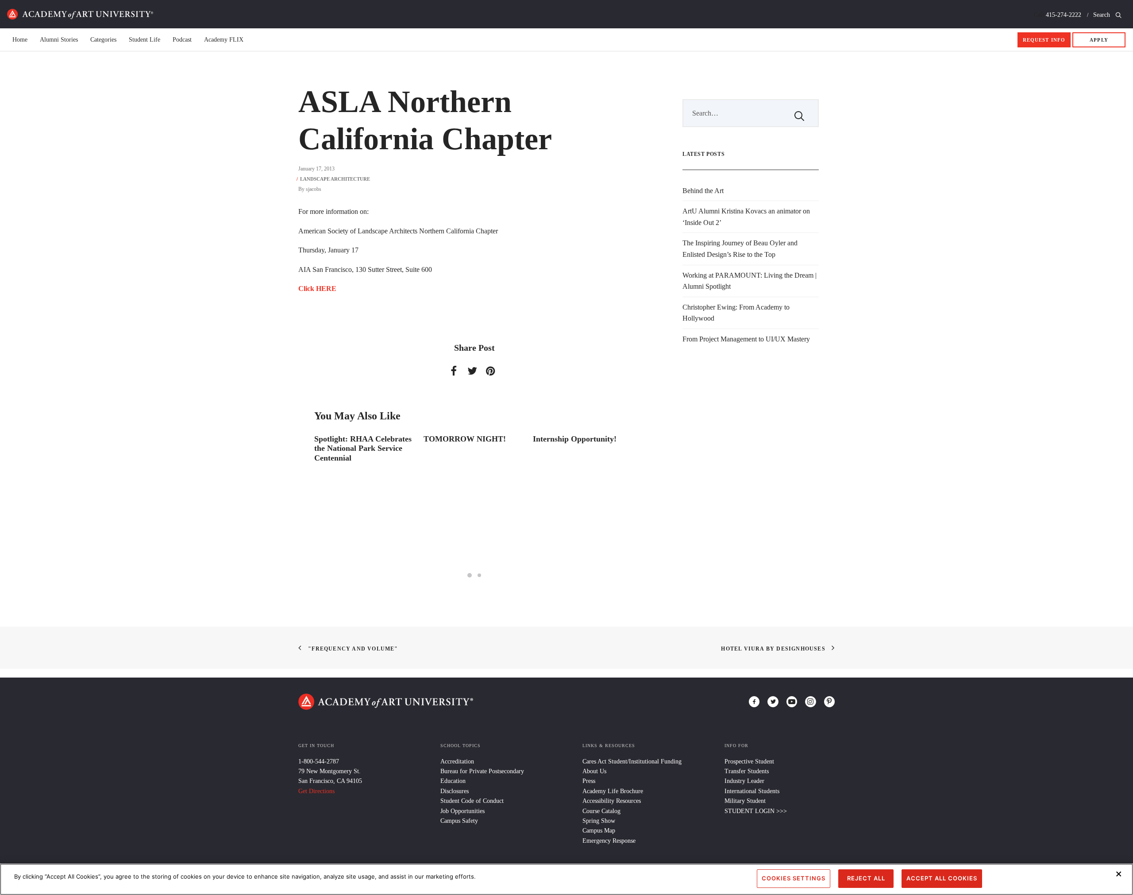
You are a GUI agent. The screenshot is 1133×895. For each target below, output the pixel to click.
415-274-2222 (1063, 15)
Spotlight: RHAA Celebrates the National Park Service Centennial (363, 448)
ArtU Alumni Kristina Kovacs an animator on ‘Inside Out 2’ (746, 216)
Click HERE (317, 288)
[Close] (1119, 873)
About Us (594, 771)
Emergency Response (609, 840)
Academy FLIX (223, 40)
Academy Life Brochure (612, 791)
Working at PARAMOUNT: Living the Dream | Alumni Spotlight (749, 281)
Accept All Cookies (941, 878)
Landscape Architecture (335, 179)
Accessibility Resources (611, 801)
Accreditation (457, 761)
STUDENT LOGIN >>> (756, 811)
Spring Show (598, 821)
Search (1102, 15)
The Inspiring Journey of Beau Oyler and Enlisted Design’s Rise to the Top (740, 248)
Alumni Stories (59, 40)
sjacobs (313, 189)
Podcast (182, 40)
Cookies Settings (793, 878)
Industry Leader (744, 781)
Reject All (866, 878)
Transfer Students (747, 771)
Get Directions (316, 791)
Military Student (745, 801)
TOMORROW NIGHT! (465, 438)
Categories (103, 40)
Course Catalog (601, 811)
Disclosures (454, 791)
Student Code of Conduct (472, 801)
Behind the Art (703, 190)
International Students (752, 791)
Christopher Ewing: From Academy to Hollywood (736, 312)
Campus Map (598, 830)
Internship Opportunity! (575, 438)
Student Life (144, 40)
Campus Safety (459, 821)
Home (80, 14)
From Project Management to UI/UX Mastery (746, 339)
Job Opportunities (462, 811)
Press (588, 781)
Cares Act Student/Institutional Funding (632, 761)
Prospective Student (749, 761)
